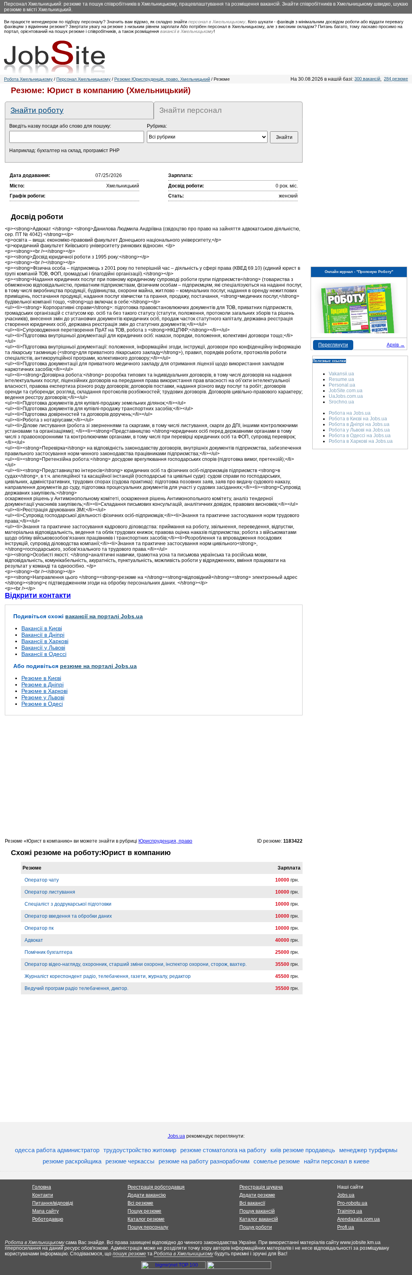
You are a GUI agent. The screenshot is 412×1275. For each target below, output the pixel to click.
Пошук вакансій (257, 1211)
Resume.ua (341, 379)
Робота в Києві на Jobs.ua (358, 419)
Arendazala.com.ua (358, 1219)
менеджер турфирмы (368, 1150)
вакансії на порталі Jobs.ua (104, 616)
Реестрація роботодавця (156, 1187)
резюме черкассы (129, 1161)
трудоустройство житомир (139, 1150)
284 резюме (396, 78)
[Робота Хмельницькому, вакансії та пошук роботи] (54, 57)
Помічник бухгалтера (48, 952)
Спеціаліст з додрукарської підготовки (68, 904)
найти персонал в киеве (336, 1161)
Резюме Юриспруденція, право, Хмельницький (162, 79)
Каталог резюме (146, 1219)
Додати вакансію (147, 1195)
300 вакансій (367, 78)
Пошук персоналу (148, 1227)
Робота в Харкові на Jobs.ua (361, 441)
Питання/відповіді (52, 1203)
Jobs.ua (176, 1136)
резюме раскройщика (72, 1161)
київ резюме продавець (302, 1150)
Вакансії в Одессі (43, 654)
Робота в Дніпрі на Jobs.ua (359, 424)
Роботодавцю (47, 1219)
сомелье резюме (276, 1161)
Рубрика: (157, 126)
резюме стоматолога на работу (223, 1150)
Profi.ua (345, 1227)
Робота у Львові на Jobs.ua (359, 430)
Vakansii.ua (341, 374)
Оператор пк (39, 928)
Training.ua (349, 1211)
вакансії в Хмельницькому (187, 31)
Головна (41, 1187)
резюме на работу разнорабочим (204, 1161)
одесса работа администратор (57, 1150)
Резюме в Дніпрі (42, 684)
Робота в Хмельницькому (34, 1242)
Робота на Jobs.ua (350, 413)
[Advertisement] (154, 776)
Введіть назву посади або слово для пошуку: (60, 126)
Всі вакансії (252, 1203)
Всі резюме (140, 1203)
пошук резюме (129, 1254)
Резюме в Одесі (42, 704)
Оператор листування (50, 892)
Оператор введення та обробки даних (68, 916)
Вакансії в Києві (41, 628)
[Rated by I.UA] (239, 1267)
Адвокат (34, 940)
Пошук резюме (144, 1211)
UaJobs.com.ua (346, 396)
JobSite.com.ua (346, 390)
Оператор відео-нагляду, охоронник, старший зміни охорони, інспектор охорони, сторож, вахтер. (136, 964)
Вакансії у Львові (43, 647)
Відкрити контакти (38, 595)
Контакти (42, 1195)
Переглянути (333, 345)
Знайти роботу (37, 110)
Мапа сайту (45, 1211)
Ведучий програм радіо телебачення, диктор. (76, 988)
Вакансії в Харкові (44, 641)
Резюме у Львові (42, 697)
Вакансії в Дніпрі (42, 634)
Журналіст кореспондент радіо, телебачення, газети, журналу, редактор (108, 976)
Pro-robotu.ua (352, 1203)
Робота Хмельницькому (28, 79)
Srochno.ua (341, 402)
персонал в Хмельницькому (216, 21)
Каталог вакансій (258, 1219)
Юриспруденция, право (165, 841)
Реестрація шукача (261, 1187)
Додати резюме (257, 1195)
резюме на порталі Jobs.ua (98, 666)
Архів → (396, 345)
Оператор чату (42, 880)
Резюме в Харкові (44, 691)
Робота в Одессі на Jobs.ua (360, 435)
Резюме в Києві (41, 678)
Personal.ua (342, 385)
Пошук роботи (255, 1227)
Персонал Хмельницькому (83, 79)
